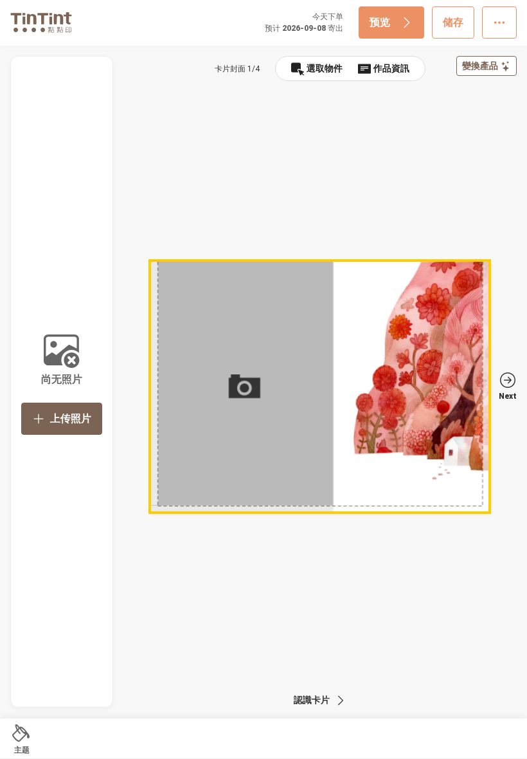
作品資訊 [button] (391, 68)
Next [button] (508, 396)
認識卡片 (312, 700)
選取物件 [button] (325, 68)
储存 (453, 22)
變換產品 (480, 65)
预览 (380, 22)
